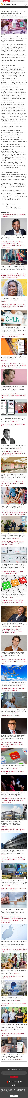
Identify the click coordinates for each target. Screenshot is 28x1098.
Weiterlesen (9, 238)
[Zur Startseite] (8, 4)
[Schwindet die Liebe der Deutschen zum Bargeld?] (14, 783)
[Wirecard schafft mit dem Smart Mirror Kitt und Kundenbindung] (14, 700)
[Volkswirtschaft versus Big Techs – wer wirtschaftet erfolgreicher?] (14, 899)
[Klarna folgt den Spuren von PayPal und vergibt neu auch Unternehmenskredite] (14, 960)
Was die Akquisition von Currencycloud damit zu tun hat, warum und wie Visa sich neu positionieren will (13, 275)
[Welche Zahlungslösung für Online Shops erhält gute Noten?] (14, 583)
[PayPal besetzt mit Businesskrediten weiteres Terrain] (14, 987)
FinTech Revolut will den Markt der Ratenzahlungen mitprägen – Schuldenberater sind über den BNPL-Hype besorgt (13, 244)
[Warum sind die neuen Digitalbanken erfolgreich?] (14, 1045)
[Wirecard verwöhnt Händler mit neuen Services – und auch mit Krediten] (14, 840)
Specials (14, 1)
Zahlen (25, 17)
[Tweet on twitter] (11, 207)
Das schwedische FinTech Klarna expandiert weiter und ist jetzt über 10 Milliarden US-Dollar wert (13, 453)
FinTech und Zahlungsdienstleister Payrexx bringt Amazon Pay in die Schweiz (12, 602)
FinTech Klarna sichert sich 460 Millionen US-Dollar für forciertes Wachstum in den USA (11, 630)
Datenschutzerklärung (8, 1092)
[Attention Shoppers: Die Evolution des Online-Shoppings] (14, 226)
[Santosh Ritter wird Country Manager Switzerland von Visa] (14, 436)
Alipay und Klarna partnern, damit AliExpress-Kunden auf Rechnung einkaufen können (12, 744)
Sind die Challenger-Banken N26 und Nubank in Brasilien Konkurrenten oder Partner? (13, 661)
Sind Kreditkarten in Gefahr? (10, 715)
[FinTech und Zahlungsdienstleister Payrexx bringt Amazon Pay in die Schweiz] (14, 613)
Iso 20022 (22, 1)
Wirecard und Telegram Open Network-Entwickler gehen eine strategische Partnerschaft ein (13, 800)
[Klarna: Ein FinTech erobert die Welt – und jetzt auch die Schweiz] (14, 346)
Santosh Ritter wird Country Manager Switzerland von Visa (13, 425)
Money (6, 1)
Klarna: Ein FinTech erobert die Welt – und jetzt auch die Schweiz (13, 335)
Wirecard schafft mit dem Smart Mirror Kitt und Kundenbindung (13, 689)
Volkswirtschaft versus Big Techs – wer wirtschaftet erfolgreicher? (13, 889)
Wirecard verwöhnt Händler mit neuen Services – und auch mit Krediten (13, 830)
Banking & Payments (18, 17)
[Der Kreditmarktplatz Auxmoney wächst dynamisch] (14, 1015)
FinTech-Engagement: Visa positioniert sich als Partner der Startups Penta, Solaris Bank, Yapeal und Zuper (14, 512)
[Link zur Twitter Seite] (13, 1085)
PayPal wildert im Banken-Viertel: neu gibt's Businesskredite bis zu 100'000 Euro (13, 859)
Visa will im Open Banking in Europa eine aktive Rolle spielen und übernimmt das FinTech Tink (13, 306)
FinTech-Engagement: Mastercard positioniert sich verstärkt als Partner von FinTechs (12, 483)
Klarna (4, 45)
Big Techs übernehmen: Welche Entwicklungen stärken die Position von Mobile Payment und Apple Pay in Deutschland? (13, 919)
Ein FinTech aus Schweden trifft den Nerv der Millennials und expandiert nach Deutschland (12, 542)
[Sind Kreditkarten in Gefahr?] (14, 725)
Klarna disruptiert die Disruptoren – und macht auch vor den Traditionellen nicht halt (13, 395)
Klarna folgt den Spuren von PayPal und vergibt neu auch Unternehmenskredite (14, 950)
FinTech (10, 17)
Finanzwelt (5, 17)
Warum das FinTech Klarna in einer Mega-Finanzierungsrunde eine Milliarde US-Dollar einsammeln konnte (13, 365)
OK (14, 1095)
